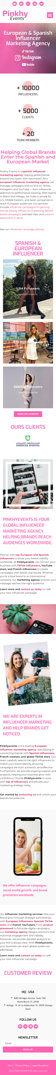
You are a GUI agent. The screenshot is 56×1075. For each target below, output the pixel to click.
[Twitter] (41, 3)
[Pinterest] (35, 3)
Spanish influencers (41, 753)
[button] (50, 15)
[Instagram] (28, 3)
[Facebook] (21, 3)
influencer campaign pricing (27, 229)
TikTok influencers (28, 565)
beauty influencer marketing (26, 210)
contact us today (31, 589)
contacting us (27, 794)
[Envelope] (14, 3)
